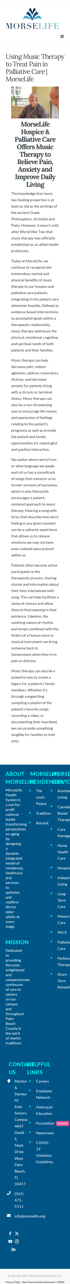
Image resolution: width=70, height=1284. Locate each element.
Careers (39, 1081)
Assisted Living (60, 793)
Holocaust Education (39, 1110)
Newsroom (39, 1133)
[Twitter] (17, 1233)
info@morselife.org (18, 1216)
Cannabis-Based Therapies (60, 813)
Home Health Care (60, 851)
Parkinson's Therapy (60, 961)
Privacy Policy (13, 1282)
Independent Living (60, 880)
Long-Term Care (60, 900)
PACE (60, 932)
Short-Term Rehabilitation (60, 980)
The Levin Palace (39, 797)
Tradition (39, 813)
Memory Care (60, 919)
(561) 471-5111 (18, 1199)
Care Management (60, 832)
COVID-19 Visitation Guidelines (39, 1152)
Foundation (39, 1123)
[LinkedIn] (13, 1249)
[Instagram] (17, 1241)
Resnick (39, 823)
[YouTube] (10, 1241)
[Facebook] (10, 1233)
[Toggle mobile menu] (62, 36)
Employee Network (39, 1094)
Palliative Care (60, 945)
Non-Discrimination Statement (38, 1282)
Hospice (60, 868)
